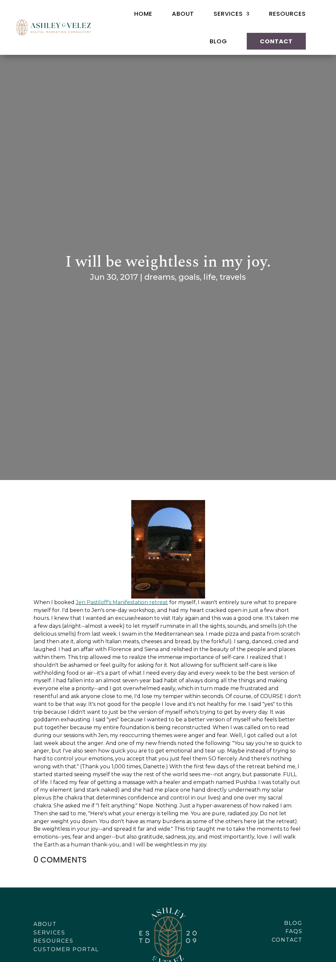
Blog (218, 41)
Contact (276, 41)
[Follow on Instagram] (282, 949)
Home (143, 14)
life (209, 277)
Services (228, 14)
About (183, 14)
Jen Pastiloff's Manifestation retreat (122, 602)
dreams (159, 277)
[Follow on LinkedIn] (297, 949)
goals (189, 277)
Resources (287, 14)
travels (233, 277)
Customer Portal (66, 949)
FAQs (294, 931)
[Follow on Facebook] (267, 949)
